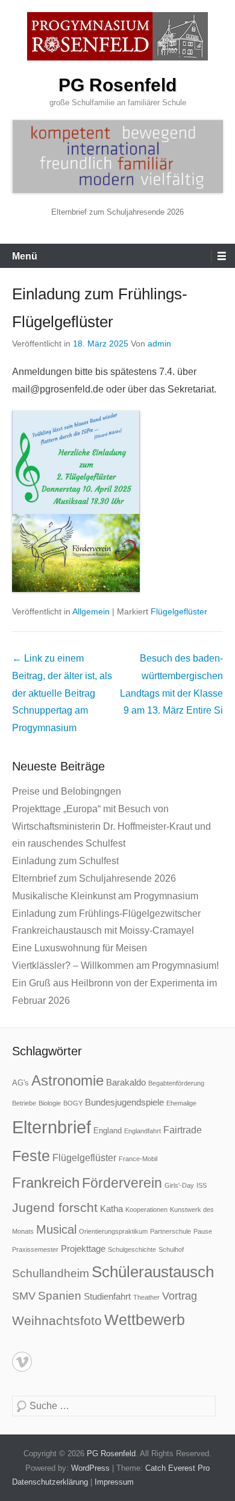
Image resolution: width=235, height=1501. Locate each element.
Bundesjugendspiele (124, 1102)
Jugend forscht (55, 1207)
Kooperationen (146, 1209)
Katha (111, 1208)
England (107, 1130)
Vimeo (22, 1362)
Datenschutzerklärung (50, 1481)
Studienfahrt (107, 1296)
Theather (146, 1297)
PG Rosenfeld (117, 85)
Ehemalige (181, 1103)
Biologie (50, 1103)
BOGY (73, 1103)
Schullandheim (50, 1273)
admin (159, 343)
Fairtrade (182, 1129)
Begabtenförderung (176, 1083)
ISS (201, 1185)
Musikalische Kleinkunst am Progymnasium (105, 896)
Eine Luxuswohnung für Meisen (79, 948)
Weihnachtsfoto (57, 1320)
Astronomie (67, 1081)
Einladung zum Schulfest (65, 861)
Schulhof (171, 1249)
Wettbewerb (144, 1319)
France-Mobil (138, 1158)
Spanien (59, 1295)
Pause (202, 1231)
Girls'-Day (179, 1185)
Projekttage (83, 1248)
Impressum (114, 1481)
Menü (24, 256)
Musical (56, 1229)
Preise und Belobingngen (66, 791)
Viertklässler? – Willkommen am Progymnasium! (115, 965)
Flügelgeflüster (179, 611)
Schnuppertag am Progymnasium (62, 693)
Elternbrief (51, 1127)
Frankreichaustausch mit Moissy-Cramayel (103, 930)
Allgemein (91, 611)
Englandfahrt (142, 1131)
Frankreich (46, 1183)
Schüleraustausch (153, 1271)
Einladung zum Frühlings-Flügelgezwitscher (106, 913)
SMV (24, 1296)
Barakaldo (126, 1082)
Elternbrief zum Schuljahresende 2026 (117, 212)
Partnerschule (170, 1231)
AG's (20, 1082)
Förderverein (122, 1183)
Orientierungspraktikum (113, 1231)
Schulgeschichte (132, 1249)
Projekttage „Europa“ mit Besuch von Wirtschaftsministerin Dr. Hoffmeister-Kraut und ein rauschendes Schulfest (111, 826)
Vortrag (179, 1296)
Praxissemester (35, 1249)
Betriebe (24, 1103)
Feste (31, 1156)
